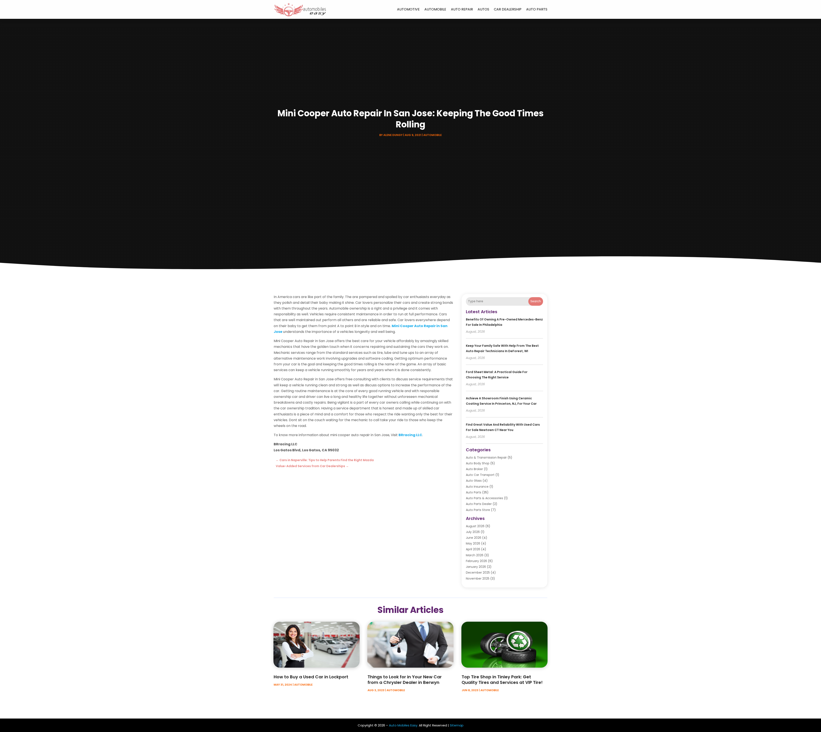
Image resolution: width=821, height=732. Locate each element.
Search (535, 301)
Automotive (408, 9)
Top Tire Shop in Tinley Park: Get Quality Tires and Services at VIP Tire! (502, 679)
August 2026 (475, 526)
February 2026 (476, 561)
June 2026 (473, 538)
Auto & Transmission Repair (486, 457)
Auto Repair (462, 9)
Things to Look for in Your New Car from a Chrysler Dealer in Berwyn (405, 679)
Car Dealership (507, 9)
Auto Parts (536, 9)
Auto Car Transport (480, 475)
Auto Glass (474, 480)
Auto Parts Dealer (479, 504)
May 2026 (473, 543)
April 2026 (473, 549)
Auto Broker (474, 469)
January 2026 (476, 567)
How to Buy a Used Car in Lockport (311, 677)
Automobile (435, 9)
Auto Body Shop (477, 463)
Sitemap (457, 725)
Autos (483, 9)
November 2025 (477, 578)
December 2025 (478, 572)
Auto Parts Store (478, 510)
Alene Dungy (393, 135)
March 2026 (474, 555)
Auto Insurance (477, 486)
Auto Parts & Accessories (484, 498)
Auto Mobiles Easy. (403, 725)
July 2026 (473, 532)
